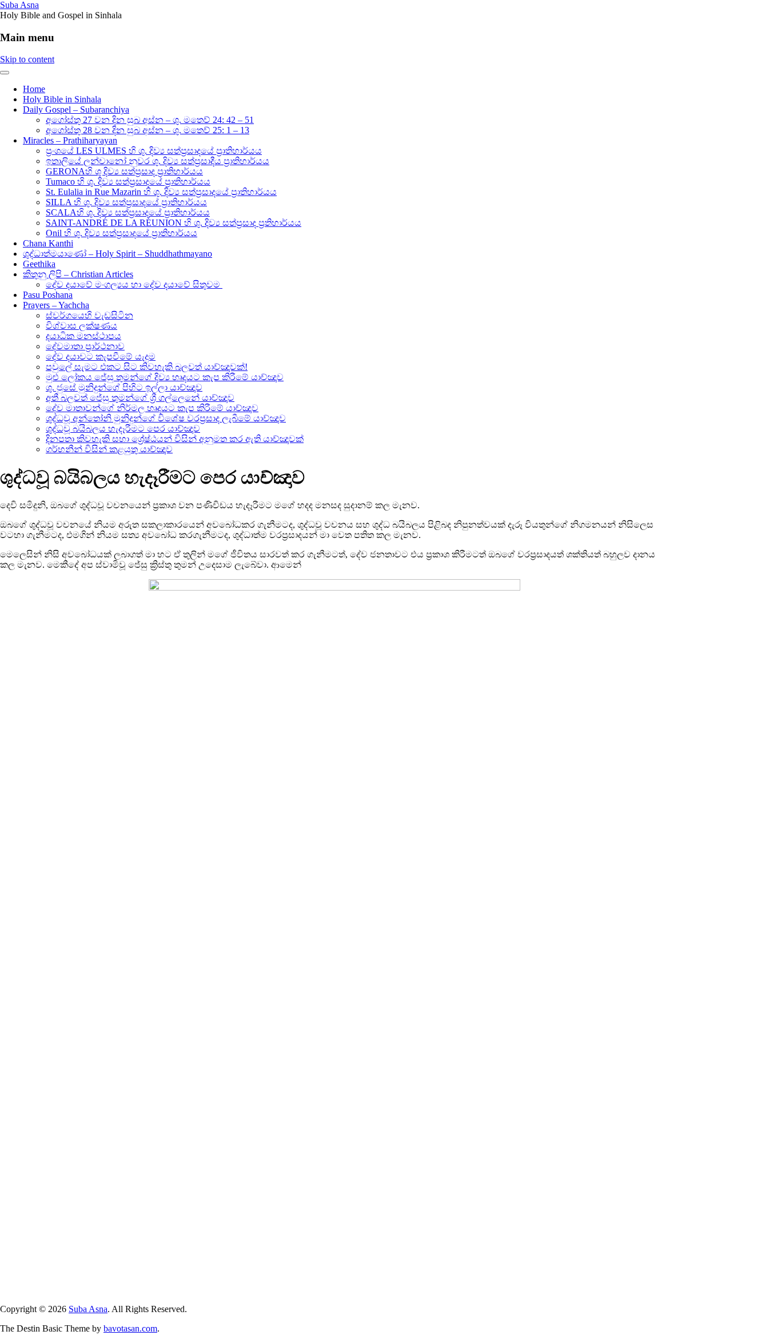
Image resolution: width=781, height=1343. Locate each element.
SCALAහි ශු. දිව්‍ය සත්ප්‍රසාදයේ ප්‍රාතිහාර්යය (128, 212)
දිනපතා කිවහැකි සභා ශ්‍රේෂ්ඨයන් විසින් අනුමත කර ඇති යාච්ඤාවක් (175, 439)
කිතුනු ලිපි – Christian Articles (78, 274)
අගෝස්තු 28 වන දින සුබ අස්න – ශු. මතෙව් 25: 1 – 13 (147, 130)
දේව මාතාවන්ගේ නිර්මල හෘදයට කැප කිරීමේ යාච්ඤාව (152, 408)
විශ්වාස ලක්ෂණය (81, 325)
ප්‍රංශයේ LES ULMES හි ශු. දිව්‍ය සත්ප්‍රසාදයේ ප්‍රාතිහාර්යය (154, 151)
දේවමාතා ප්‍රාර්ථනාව (85, 346)
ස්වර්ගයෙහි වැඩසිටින (89, 315)
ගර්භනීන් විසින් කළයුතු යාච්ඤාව (109, 449)
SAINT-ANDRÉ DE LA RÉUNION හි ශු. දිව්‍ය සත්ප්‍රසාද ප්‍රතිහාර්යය (173, 223)
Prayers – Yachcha (56, 305)
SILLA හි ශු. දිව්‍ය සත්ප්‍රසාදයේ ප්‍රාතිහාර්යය (126, 202)
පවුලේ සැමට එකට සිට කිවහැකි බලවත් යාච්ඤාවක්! (147, 367)
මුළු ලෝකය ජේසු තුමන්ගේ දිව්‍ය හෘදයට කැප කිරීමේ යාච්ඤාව (165, 377)
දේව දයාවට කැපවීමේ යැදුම (101, 356)
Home (34, 89)
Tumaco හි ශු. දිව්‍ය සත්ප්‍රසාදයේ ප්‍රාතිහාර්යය (128, 181)
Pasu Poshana (48, 295)
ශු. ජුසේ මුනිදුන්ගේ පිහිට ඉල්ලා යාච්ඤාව (124, 387)
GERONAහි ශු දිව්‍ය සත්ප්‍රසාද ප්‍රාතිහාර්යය (124, 171)
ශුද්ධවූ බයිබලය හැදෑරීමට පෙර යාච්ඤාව (123, 428)
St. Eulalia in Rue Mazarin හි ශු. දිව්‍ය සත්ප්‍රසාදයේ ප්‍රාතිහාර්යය (161, 192)
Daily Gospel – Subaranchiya (76, 109)
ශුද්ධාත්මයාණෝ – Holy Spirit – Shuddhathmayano (117, 253)
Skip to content (27, 59)
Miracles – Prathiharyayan (70, 140)
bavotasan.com (130, 1328)
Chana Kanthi (48, 243)
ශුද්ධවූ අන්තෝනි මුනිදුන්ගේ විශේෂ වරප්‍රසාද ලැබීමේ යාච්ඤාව (166, 418)
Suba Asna (19, 5)
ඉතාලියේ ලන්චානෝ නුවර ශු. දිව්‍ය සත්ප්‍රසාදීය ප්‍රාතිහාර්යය (157, 161)
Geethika (39, 264)
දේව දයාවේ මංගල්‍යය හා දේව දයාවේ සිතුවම (134, 284)
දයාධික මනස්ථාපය (83, 336)
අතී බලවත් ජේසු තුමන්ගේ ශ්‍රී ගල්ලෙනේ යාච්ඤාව (140, 397)
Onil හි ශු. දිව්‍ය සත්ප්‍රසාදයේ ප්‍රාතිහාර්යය (121, 233)
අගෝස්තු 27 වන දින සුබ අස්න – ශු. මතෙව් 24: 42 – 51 (150, 120)
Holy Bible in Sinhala (62, 99)
